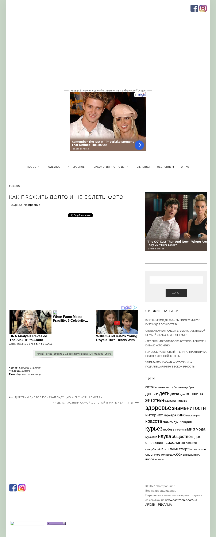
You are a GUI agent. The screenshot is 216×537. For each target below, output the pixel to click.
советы (195, 449)
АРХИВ (150, 504)
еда (182, 394)
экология (159, 459)
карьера (169, 415)
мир (191, 429)
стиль (30, 374)
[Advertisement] (108, 55)
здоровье (21, 374)
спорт (149, 454)
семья (172, 448)
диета (174, 394)
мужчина (151, 437)
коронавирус (193, 415)
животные (155, 399)
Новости (33, 167)
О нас (185, 167)
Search (176, 292)
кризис (168, 421)
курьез (153, 428)
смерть (185, 449)
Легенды (143, 167)
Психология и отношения (111, 167)
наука (164, 436)
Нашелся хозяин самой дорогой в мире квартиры (93, 402)
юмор (37, 374)
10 (47, 343)
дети (164, 393)
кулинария (183, 421)
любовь (168, 429)
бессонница (181, 387)
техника (166, 454)
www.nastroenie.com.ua (181, 500)
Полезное (53, 167)
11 (51, 343)
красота (153, 421)
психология (174, 442)
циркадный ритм (191, 454)
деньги (151, 393)
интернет (154, 415)
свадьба (150, 449)
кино (181, 414)
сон (203, 449)
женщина (194, 393)
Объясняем (165, 167)
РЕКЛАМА (165, 504)
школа (149, 459)
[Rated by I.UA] (27, 523)
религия (191, 442)
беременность (163, 387)
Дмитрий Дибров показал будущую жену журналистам (59, 397)
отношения (154, 442)
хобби (177, 454)
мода (200, 429)
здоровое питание (176, 400)
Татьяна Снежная (29, 367)
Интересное (76, 167)
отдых (196, 437)
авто (149, 387)
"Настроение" (32, 204)
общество (181, 436)
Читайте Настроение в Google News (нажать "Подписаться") (74, 353)
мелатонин (180, 429)
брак (191, 387)
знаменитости (189, 408)
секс (161, 448)
